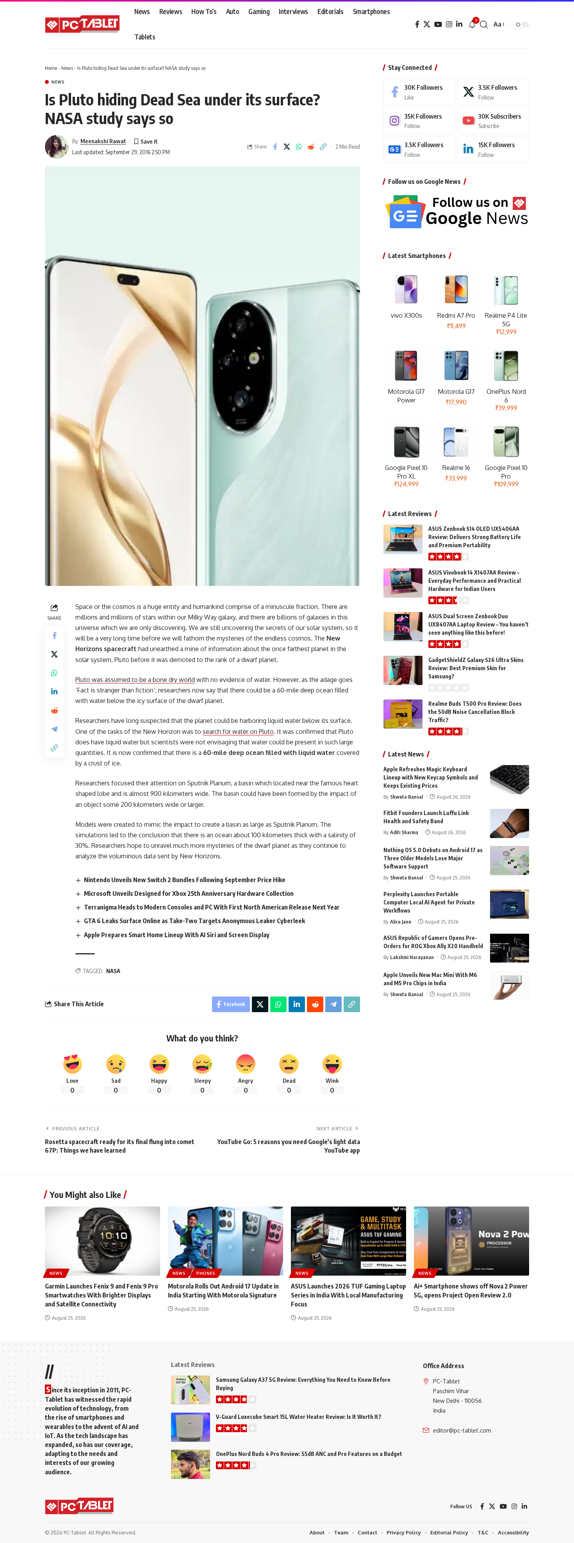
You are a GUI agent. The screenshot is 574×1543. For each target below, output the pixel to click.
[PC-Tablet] (83, 24)
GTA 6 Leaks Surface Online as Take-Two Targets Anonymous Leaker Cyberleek (194, 921)
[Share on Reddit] (311, 147)
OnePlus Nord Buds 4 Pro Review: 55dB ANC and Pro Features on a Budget (309, 1453)
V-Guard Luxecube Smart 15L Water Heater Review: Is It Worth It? (298, 1416)
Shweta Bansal (406, 797)
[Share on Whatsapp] (299, 147)
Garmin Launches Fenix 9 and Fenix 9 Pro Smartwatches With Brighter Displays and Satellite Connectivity (101, 1295)
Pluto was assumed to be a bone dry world (135, 679)
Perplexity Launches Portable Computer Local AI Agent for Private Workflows (429, 901)
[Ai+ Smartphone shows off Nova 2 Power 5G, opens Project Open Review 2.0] (471, 1241)
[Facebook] (417, 24)
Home (51, 68)
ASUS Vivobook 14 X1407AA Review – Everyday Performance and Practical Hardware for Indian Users (474, 580)
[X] (426, 24)
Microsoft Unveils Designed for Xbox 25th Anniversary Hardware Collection (189, 893)
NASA (113, 971)
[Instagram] (449, 24)
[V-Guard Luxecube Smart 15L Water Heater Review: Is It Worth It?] (190, 1427)
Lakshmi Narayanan (412, 957)
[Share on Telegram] (54, 728)
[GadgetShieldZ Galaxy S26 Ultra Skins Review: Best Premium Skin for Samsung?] (402, 670)
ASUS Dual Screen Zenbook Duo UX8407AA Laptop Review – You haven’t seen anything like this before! (478, 624)
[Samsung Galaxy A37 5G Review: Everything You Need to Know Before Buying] (190, 1390)
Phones (206, 1273)
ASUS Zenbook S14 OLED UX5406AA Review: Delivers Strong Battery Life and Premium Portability (474, 536)
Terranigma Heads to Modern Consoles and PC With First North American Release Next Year (212, 907)
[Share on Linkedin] (54, 691)
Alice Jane (400, 921)
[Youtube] (493, 120)
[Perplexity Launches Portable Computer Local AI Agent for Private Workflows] (509, 904)
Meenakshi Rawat (103, 140)
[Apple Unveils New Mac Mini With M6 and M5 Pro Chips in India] (509, 985)
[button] (484, 24)
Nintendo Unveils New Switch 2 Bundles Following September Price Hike (184, 880)
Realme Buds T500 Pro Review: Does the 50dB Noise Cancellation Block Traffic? (475, 711)
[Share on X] (287, 147)
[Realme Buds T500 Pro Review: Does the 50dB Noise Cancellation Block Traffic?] (402, 714)
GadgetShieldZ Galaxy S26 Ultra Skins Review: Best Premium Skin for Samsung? (476, 668)
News (67, 68)
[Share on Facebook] (274, 147)
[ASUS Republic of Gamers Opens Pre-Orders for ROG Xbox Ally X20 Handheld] (509, 948)
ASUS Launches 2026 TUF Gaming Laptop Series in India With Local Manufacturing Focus (348, 1295)
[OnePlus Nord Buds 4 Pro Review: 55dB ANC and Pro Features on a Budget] (190, 1464)
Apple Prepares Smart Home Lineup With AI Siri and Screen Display (176, 935)
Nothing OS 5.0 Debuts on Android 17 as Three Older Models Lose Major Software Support (433, 858)
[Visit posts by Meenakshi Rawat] (56, 146)
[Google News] (419, 149)
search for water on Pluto (238, 731)
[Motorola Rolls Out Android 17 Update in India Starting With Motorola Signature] (225, 1241)
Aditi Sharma (404, 832)
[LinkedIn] (459, 24)
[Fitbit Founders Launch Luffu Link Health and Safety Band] (509, 823)
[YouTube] (438, 24)
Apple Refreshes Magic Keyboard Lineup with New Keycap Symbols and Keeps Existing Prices (430, 777)
